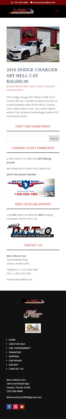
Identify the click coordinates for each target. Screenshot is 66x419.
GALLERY (13, 364)
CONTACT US (16, 368)
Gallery (49, 86)
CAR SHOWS (15, 360)
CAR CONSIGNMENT (20, 348)
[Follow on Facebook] (9, 406)
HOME (12, 339)
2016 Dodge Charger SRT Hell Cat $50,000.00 (32, 75)
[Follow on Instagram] (15, 406)
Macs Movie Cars (19, 86)
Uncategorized (15, 90)
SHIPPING (14, 356)
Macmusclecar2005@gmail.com (24, 397)
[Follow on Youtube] (22, 406)
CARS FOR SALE (17, 343)
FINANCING (15, 352)
